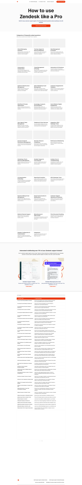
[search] (42, 318)
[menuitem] (33, 2)
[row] (25, 321)
